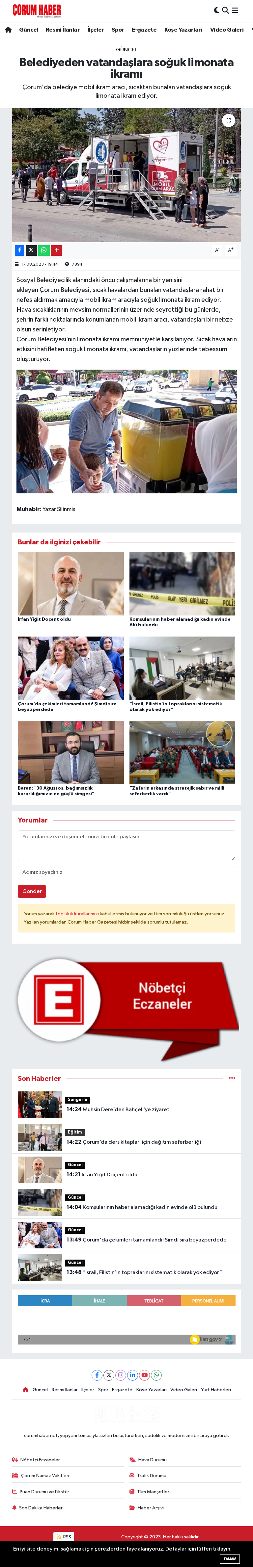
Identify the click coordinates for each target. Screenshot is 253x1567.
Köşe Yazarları (183, 30)
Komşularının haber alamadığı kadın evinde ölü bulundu (142, 1207)
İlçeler (96, 30)
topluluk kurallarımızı (78, 913)
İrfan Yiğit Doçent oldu (44, 619)
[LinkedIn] (132, 1375)
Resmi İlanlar (63, 30)
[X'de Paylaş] (31, 250)
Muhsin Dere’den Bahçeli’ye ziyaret (118, 1109)
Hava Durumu (152, 1459)
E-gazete (144, 30)
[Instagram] (120, 1375)
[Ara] (225, 10)
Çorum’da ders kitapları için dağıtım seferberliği (134, 1142)
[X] (108, 1375)
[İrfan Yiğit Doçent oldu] (71, 584)
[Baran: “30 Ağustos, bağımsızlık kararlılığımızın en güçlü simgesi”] (71, 752)
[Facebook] (97, 1375)
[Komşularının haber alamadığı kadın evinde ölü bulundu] (182, 584)
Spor (118, 30)
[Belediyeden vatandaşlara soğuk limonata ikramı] (126, 175)
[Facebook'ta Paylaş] (19, 250)
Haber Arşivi (151, 1507)
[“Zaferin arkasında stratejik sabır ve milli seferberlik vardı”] (182, 752)
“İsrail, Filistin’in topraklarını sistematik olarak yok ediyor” (144, 1272)
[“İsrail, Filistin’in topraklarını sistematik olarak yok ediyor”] (182, 668)
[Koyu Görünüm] (216, 10)
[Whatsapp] (156, 1375)
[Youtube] (144, 1375)
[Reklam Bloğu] (126, 1009)
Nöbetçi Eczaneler (40, 1459)
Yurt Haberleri (216, 1389)
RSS (66, 1536)
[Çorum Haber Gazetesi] (37, 10)
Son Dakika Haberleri (41, 1507)
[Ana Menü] (235, 10)
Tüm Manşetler (153, 1491)
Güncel (28, 30)
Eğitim (75, 1132)
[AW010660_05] (126, 431)
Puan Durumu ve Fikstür (44, 1491)
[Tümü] (232, 1079)
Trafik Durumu (151, 1475)
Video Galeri (227, 30)
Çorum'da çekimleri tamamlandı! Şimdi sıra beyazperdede (147, 1240)
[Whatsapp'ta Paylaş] (44, 250)
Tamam (229, 1559)
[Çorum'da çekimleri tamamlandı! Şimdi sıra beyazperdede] (71, 668)
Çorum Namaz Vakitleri (45, 1475)
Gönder (32, 891)
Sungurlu (77, 1100)
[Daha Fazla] (56, 250)
